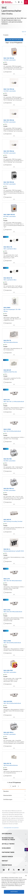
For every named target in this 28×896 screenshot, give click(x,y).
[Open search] (15, 2)
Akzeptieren (14, 891)
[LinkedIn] (4, 869)
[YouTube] (18, 869)
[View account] (21, 2)
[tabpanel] (14, 413)
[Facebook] (8, 869)
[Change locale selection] (18, 2)
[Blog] (23, 869)
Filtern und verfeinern (14, 39)
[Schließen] (26, 875)
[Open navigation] (26, 2)
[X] (13, 869)
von (14, 786)
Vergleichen (8, 71)
